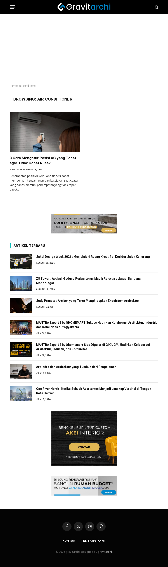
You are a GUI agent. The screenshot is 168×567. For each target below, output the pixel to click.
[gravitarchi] (84, 7)
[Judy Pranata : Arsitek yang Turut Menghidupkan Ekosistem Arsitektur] (21, 305)
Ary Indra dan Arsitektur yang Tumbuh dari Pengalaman (76, 367)
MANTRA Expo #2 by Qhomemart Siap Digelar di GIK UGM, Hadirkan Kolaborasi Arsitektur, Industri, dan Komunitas (93, 347)
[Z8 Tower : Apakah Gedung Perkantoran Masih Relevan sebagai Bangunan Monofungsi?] (21, 283)
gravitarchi (105, 552)
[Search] (156, 7)
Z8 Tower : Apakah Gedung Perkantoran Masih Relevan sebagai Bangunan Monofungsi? (89, 281)
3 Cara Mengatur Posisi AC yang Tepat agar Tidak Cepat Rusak (43, 160)
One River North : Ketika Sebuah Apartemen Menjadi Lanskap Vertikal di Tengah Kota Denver (93, 391)
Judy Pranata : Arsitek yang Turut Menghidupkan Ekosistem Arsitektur (87, 300)
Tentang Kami (93, 540)
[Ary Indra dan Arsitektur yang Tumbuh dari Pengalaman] (21, 371)
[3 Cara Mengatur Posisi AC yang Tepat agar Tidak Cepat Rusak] (45, 132)
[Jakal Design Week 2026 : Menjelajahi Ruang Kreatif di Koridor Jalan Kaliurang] (21, 261)
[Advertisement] (84, 49)
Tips (13, 169)
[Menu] (12, 7)
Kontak (69, 540)
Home (13, 85)
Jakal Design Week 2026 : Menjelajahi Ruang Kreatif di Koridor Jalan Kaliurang (93, 256)
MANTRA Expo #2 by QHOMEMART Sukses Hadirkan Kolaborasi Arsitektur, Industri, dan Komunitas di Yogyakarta (96, 325)
